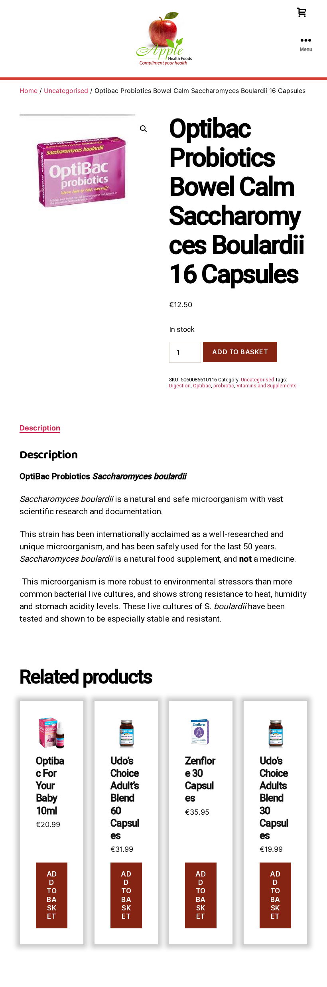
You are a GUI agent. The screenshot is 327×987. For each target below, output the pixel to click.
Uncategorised (66, 91)
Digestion (180, 386)
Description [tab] (40, 428)
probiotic (223, 386)
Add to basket (240, 352)
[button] (143, 129)
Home (28, 91)
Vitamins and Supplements (266, 386)
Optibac (202, 386)
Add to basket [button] (52, 895)
